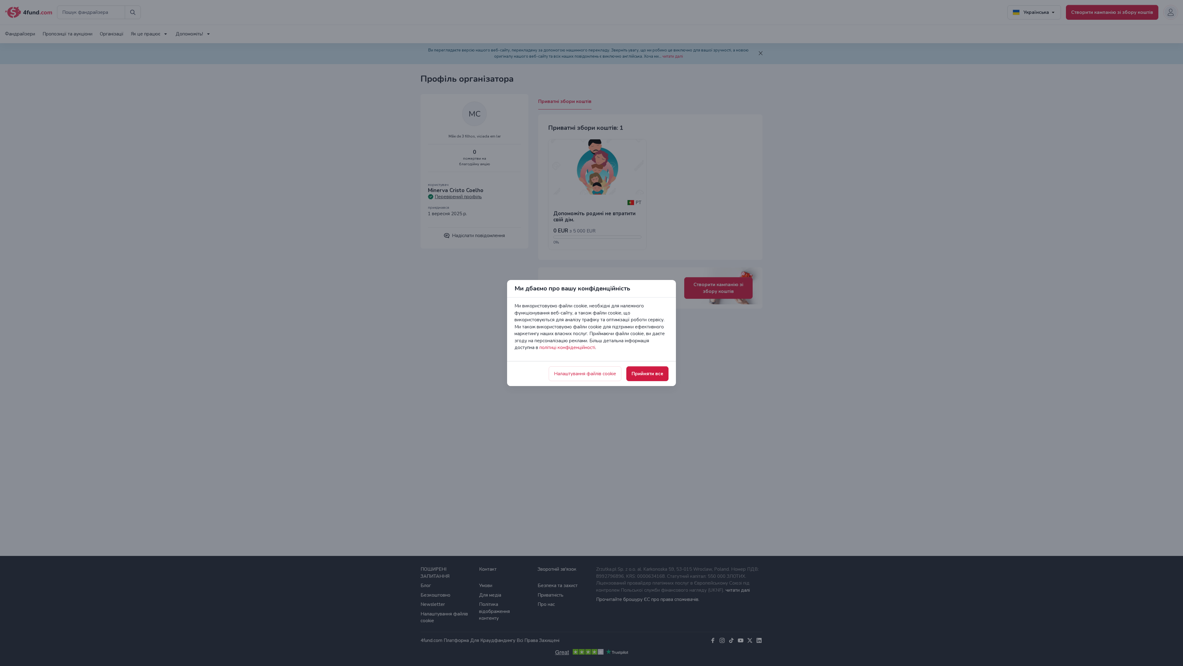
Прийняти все (647, 374)
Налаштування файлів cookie (585, 374)
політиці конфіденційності (567, 347)
